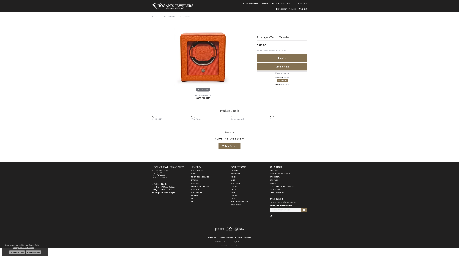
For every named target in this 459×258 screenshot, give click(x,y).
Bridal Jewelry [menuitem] (197, 171)
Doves (233, 177)
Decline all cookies (17, 252)
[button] (281, 9)
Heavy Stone (235, 183)
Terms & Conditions (226, 237)
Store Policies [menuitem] (275, 189)
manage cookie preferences (23, 248)
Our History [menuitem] (275, 177)
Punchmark (233, 245)
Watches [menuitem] (194, 196)
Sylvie (233, 199)
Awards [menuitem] (273, 183)
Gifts (165, 17)
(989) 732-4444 (203, 98)
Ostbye (233, 189)
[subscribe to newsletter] (304, 210)
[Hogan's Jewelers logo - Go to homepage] (174, 6)
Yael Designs (236, 205)
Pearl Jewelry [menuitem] (196, 189)
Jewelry (265, 3)
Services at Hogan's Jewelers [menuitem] (281, 186)
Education (278, 3)
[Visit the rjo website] (229, 229)
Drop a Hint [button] (282, 66)
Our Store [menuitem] (274, 171)
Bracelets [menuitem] (195, 183)
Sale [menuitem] (193, 202)
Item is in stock (282, 80)
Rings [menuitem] (193, 174)
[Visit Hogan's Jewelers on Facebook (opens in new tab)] (271, 216)
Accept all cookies (33, 252)
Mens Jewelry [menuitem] (196, 192)
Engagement (250, 3)
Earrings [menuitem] (194, 180)
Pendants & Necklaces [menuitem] (200, 177)
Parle (233, 192)
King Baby (234, 186)
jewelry (159, 17)
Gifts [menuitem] (193, 199)
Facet (233, 180)
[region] (203, 56)
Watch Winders (173, 17)
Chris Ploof (235, 174)
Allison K (234, 171)
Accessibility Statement (243, 237)
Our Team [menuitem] (274, 180)
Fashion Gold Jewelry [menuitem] (200, 186)
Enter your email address (281, 205)
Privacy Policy (213, 237)
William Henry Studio (239, 202)
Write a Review (229, 146)
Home (153, 17)
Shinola (234, 196)
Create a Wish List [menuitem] (277, 192)
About (290, 3)
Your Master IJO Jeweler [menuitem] (280, 174)
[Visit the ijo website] (219, 229)
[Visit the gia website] (239, 229)
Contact (302, 3)
